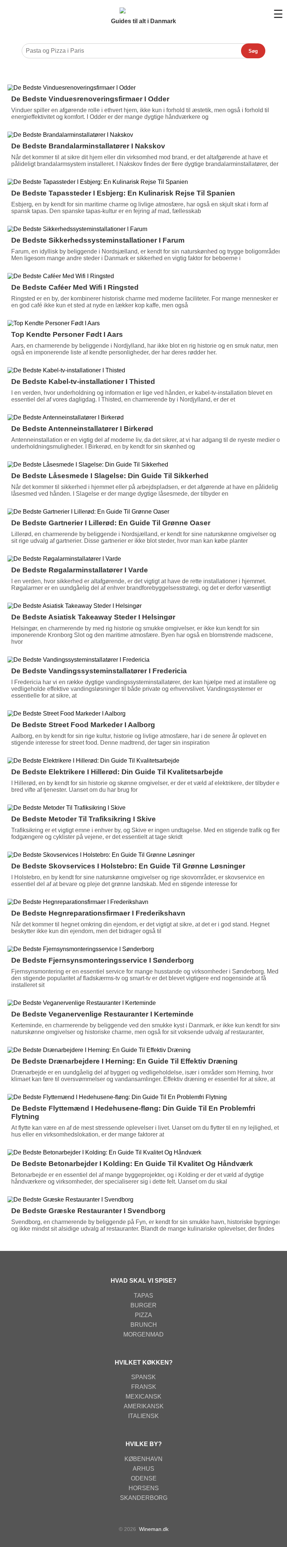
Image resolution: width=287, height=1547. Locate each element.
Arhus (143, 1469)
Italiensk (143, 1416)
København (143, 1459)
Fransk (143, 1387)
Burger (143, 1305)
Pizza (143, 1315)
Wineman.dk (154, 1529)
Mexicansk (143, 1396)
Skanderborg (143, 1498)
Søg (253, 51)
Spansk (143, 1377)
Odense (144, 1478)
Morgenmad (143, 1334)
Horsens (144, 1488)
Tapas (143, 1295)
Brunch (143, 1325)
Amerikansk (144, 1406)
